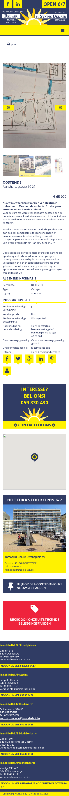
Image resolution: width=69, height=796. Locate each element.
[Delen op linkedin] (40, 358)
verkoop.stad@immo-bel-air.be (18, 688)
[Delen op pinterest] (52, 358)
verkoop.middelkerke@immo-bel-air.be (22, 747)
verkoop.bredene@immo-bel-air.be (20, 718)
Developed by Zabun (39, 793)
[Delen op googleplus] (29, 358)
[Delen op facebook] (7, 358)
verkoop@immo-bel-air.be (19, 569)
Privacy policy (21, 793)
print (14, 44)
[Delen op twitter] (18, 358)
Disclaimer (8, 793)
